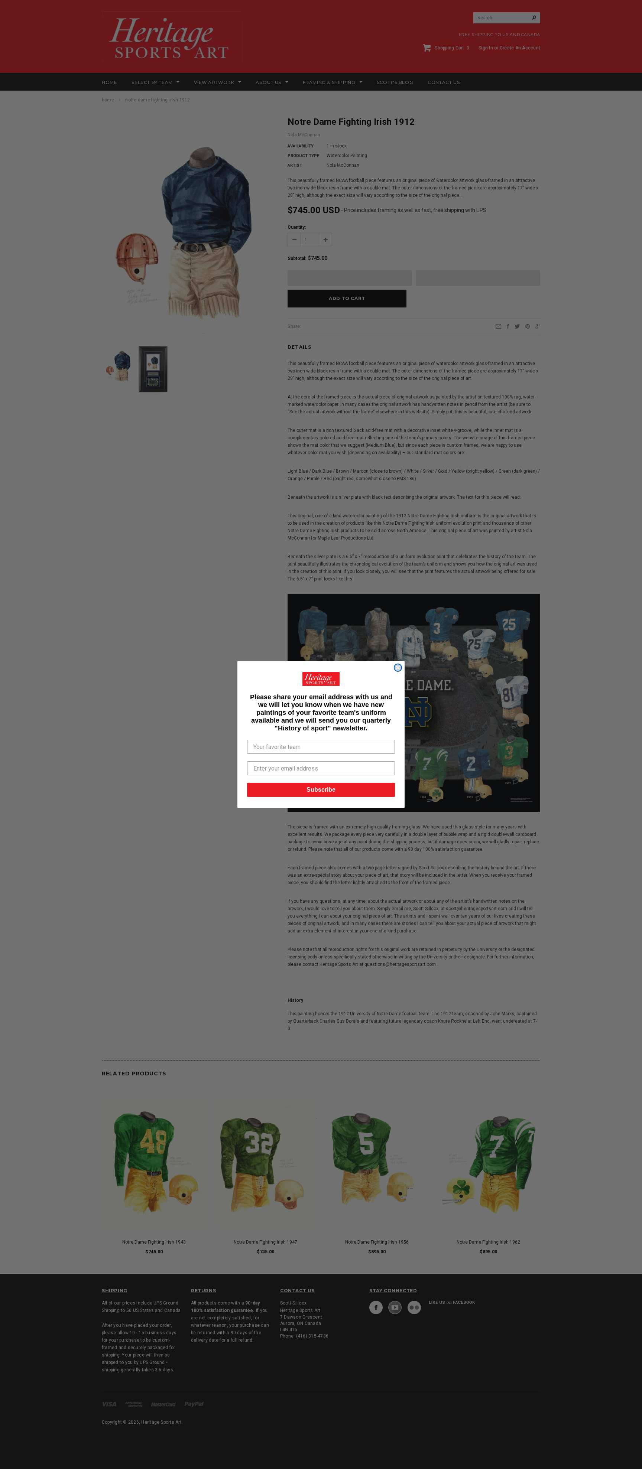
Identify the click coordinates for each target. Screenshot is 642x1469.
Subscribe (321, 789)
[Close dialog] (398, 667)
